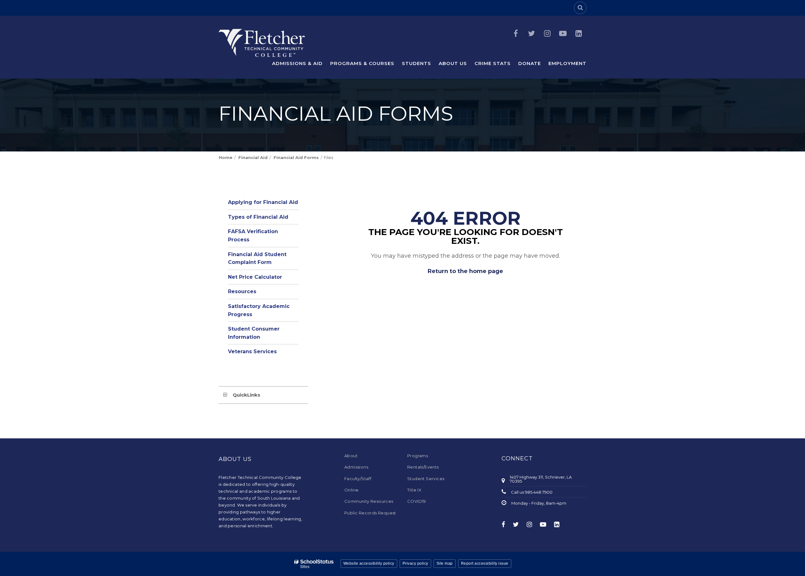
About (351, 455)
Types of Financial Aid (258, 217)
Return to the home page (465, 271)
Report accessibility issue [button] (484, 563)
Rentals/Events (423, 466)
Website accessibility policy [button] (368, 563)
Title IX (414, 489)
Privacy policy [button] (415, 563)
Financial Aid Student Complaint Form (257, 258)
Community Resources (368, 501)
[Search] (580, 8)
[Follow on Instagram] (547, 33)
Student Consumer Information (254, 333)
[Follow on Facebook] (516, 33)
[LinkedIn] (578, 33)
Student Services (425, 478)
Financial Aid (253, 157)
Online (351, 489)
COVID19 (416, 501)
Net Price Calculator (255, 277)
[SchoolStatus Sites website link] (314, 563)
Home (225, 157)
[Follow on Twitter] (531, 33)
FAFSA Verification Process (253, 235)
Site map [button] (444, 563)
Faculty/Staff (357, 478)
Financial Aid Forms (296, 157)
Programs (417, 455)
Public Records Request (370, 512)
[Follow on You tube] (563, 33)
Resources (242, 291)
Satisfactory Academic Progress (259, 310)
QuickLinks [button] (246, 395)
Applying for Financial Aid (263, 202)
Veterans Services (252, 351)
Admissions (356, 466)
